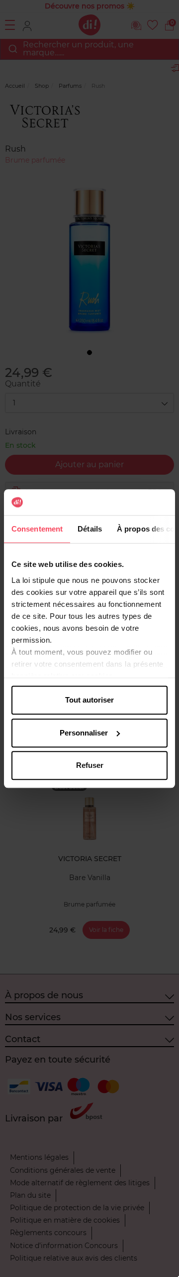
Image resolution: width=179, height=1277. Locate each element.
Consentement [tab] (37, 529)
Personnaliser (84, 733)
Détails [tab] (90, 529)
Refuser (89, 765)
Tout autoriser (89, 700)
